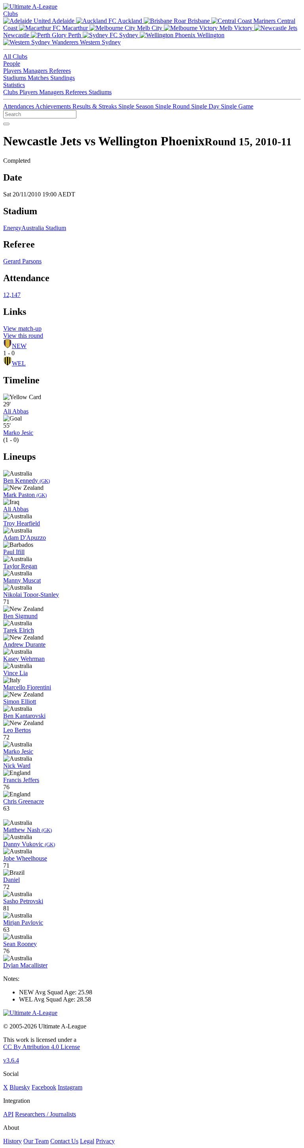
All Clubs (15, 56)
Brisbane (198, 20)
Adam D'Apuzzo (24, 537)
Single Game (237, 106)
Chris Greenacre (23, 801)
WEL (19, 363)
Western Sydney (99, 42)
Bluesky (20, 1087)
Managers (36, 70)
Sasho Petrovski (23, 901)
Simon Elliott (19, 701)
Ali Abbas (15, 411)
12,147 (12, 294)
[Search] (6, 124)
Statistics (14, 85)
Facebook (44, 1087)
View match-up (22, 328)
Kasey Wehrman (24, 658)
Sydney (129, 35)
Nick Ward (16, 765)
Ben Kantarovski (24, 715)
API (8, 1114)
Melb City (149, 28)
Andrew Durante (24, 644)
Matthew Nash (27, 829)
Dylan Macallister (25, 965)
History (12, 1141)
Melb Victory (236, 28)
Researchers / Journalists (45, 1114)
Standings (62, 77)
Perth (74, 35)
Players (13, 70)
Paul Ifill (14, 551)
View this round (23, 335)
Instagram (70, 1087)
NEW (19, 346)
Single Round (173, 106)
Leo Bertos (17, 730)
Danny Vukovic (29, 844)
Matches (39, 77)
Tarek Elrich (18, 630)
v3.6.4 (11, 1060)
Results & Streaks (95, 106)
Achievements (53, 106)
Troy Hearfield (21, 523)
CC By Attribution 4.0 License (41, 1046)
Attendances (19, 106)
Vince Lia (15, 673)
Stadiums (15, 77)
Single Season (136, 106)
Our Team (36, 1141)
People (11, 63)
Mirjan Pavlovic (23, 922)
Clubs (10, 13)
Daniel (11, 879)
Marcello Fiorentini (27, 687)
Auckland (130, 20)
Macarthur (75, 28)
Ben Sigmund (20, 616)
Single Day (206, 106)
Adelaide (63, 20)
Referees (60, 70)
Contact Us (64, 1141)
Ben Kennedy (26, 480)
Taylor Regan (20, 566)
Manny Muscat (22, 580)
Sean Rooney (20, 943)
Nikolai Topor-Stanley (31, 594)
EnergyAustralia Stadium (34, 228)
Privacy (105, 1141)
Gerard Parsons (22, 261)
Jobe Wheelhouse (25, 858)
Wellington (210, 35)
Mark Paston (25, 494)
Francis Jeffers (21, 780)
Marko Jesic (18, 432)
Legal (87, 1141)
